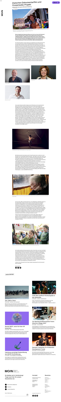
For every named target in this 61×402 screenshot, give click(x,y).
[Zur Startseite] (2, 13)
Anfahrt (33, 381)
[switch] (11, 384)
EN (0, 0)
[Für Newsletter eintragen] (27, 395)
